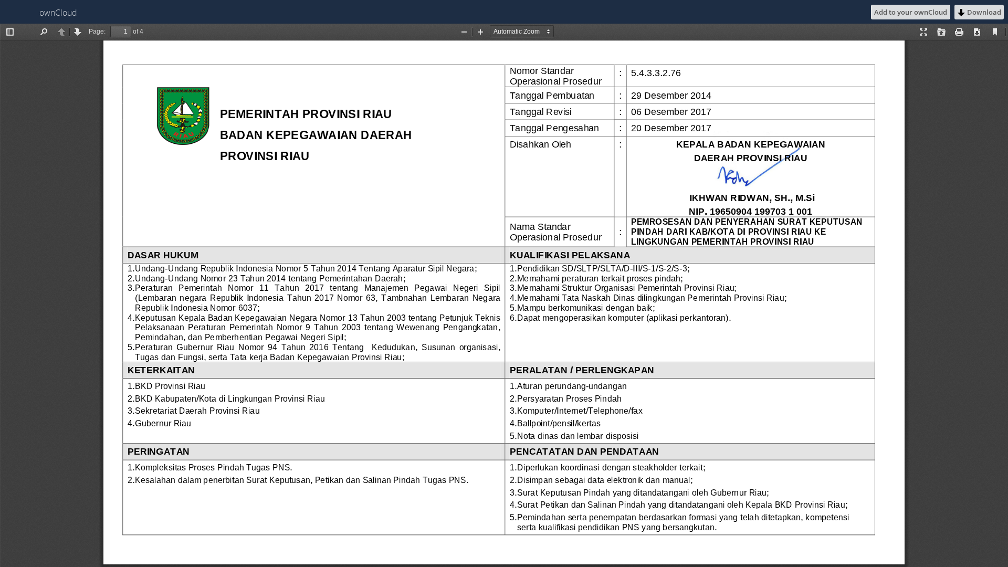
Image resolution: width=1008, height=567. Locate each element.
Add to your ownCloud (910, 12)
